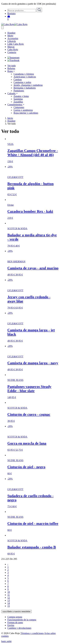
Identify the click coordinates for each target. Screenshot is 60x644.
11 (8, 594)
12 (8, 597)
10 (8, 592)
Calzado (11, 93)
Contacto (11, 52)
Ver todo (11, 65)
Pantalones (19, 90)
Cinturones (19, 107)
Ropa (10, 71)
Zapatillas (18, 101)
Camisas (18, 79)
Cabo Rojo (12, 49)
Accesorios (12, 38)
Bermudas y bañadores (25, 88)
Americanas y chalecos (25, 76)
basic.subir (6, 641)
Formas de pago (15, 622)
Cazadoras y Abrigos (24, 74)
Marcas (10, 46)
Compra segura (14, 617)
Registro (11, 13)
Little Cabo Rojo (15, 44)
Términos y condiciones (32, 633)
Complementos (15, 104)
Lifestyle (11, 41)
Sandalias (18, 99)
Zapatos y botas (21, 96)
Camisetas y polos (22, 82)
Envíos (10, 625)
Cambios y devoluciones (19, 628)
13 (8, 600)
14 (8, 603)
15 (8, 606)
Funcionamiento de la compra (21, 619)
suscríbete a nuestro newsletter (16, 611)
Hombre (11, 33)
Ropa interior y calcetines (26, 113)
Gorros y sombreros (23, 110)
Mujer (10, 35)
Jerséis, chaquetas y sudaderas (28, 85)
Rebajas (11, 68)
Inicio (10, 118)
